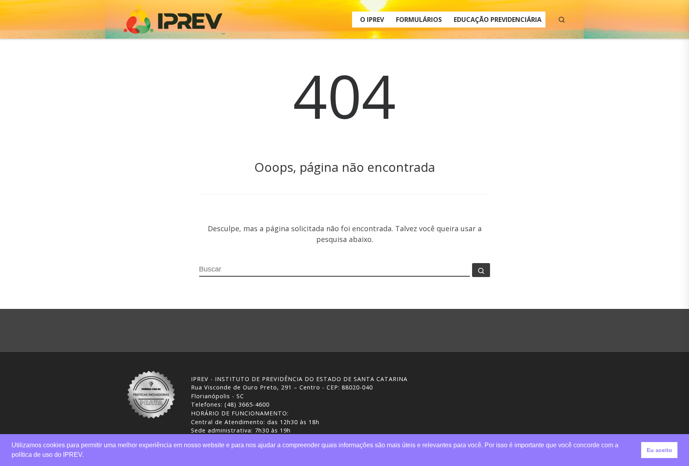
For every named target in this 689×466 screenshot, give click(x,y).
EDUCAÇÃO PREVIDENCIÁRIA (497, 19)
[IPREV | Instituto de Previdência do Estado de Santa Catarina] (173, 18)
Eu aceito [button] (659, 450)
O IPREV (372, 19)
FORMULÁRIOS (419, 19)
